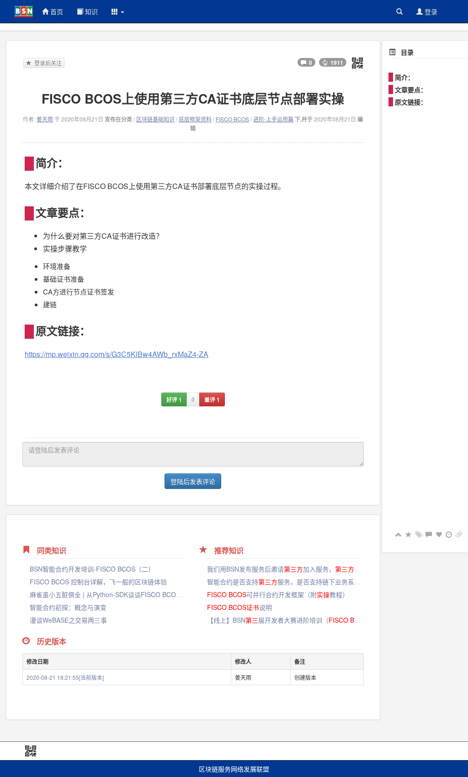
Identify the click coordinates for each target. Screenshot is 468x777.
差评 (212, 399)
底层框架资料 (195, 119)
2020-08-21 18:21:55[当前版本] (65, 677)
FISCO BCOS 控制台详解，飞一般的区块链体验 (98, 581)
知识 (90, 11)
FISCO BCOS (232, 119)
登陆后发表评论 (192, 481)
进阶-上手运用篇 (273, 119)
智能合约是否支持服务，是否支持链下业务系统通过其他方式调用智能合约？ (325, 581)
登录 (430, 11)
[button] (118, 11)
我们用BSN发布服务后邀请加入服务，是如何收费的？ (303, 568)
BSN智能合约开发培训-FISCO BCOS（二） (92, 568)
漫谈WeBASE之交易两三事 (68, 620)
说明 (239, 607)
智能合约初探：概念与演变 (68, 607)
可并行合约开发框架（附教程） (278, 594)
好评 (174, 399)
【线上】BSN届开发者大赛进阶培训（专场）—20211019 (315, 620)
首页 (55, 11)
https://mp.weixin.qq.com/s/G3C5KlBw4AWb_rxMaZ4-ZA (116, 354)
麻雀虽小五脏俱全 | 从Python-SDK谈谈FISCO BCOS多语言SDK (121, 594)
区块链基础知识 (155, 119)
